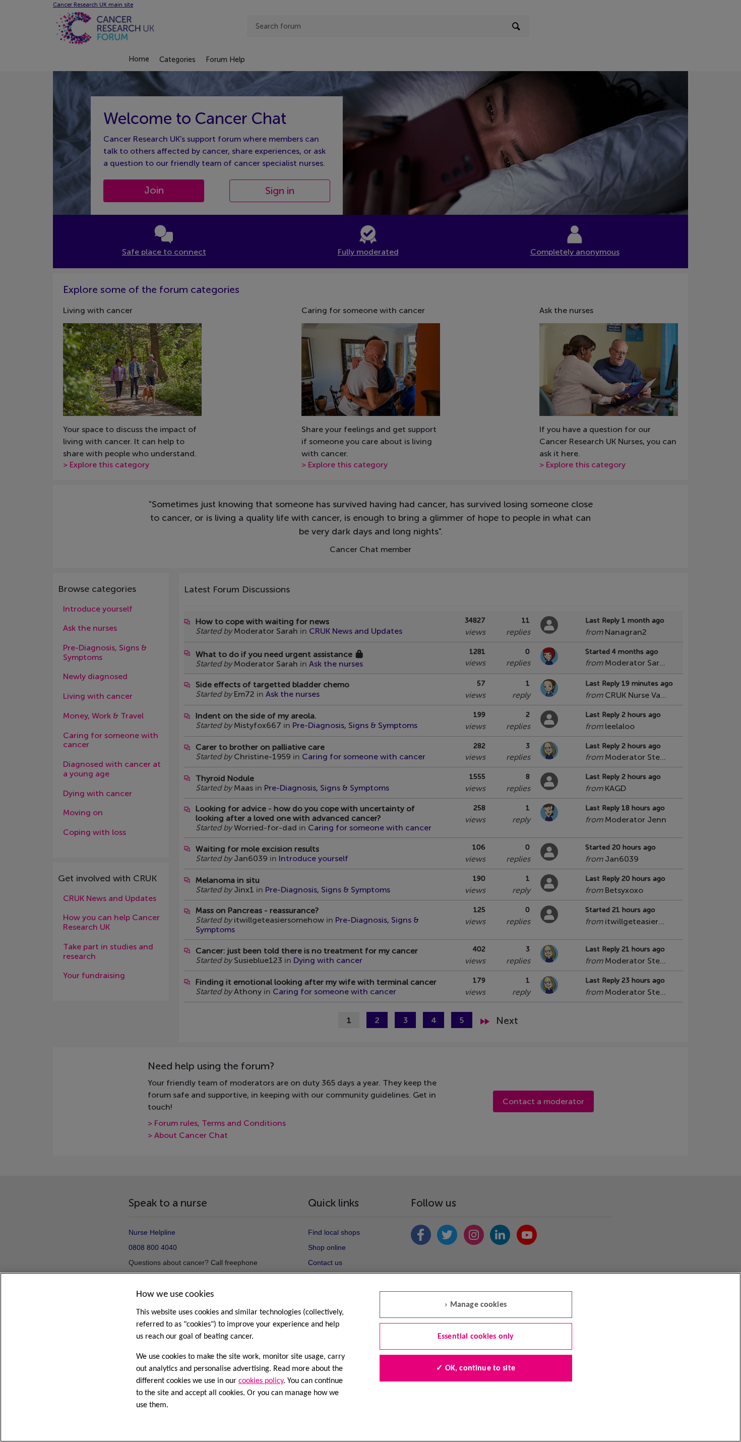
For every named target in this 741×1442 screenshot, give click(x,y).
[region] (370, 1357)
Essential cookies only (476, 1337)
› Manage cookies (476, 1305)
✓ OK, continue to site (475, 1368)
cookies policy (260, 1381)
